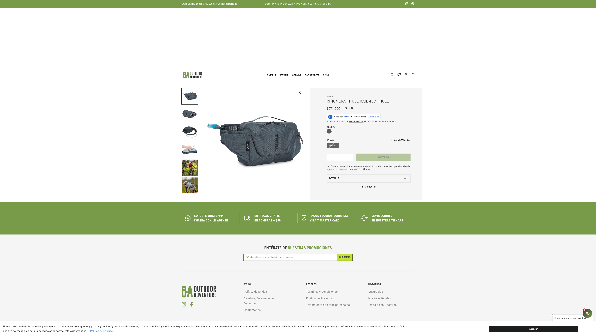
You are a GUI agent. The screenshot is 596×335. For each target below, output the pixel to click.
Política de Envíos (255, 291)
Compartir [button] (370, 186)
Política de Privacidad (320, 298)
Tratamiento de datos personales (328, 304)
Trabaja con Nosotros (382, 304)
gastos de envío (356, 121)
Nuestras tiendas (379, 298)
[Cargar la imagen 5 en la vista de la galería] (190, 167)
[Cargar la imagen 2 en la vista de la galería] (190, 114)
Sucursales (375, 291)
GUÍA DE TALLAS (402, 140)
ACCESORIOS (312, 74)
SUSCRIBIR (344, 257)
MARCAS (296, 74)
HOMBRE (272, 74)
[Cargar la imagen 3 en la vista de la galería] (190, 132)
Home (330, 96)
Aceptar (533, 329)
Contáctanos (252, 310)
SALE (326, 74)
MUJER (284, 74)
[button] (271, 74)
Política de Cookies (101, 331)
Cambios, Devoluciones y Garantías (260, 301)
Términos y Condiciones (322, 291)
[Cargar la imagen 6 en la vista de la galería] (190, 185)
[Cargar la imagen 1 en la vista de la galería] (190, 96)
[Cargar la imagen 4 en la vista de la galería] (190, 150)
